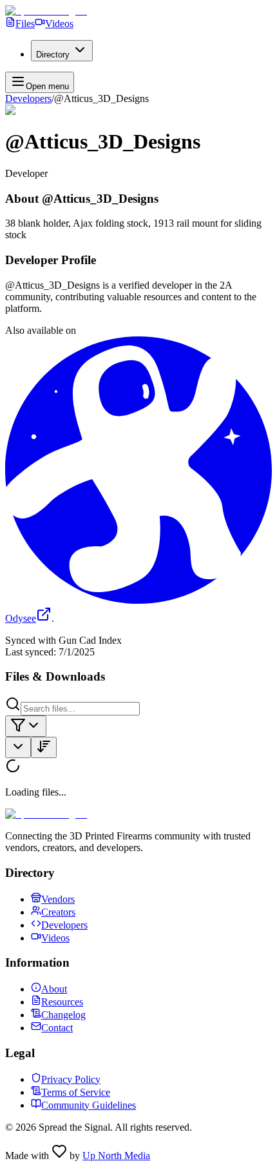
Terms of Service (75, 1092)
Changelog (63, 1014)
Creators (58, 912)
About (54, 988)
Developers (28, 98)
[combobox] (25, 726)
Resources (62, 1001)
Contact (57, 1027)
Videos (59, 23)
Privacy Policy (70, 1079)
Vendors (58, 899)
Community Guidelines (88, 1105)
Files (25, 23)
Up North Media (116, 1155)
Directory (53, 54)
